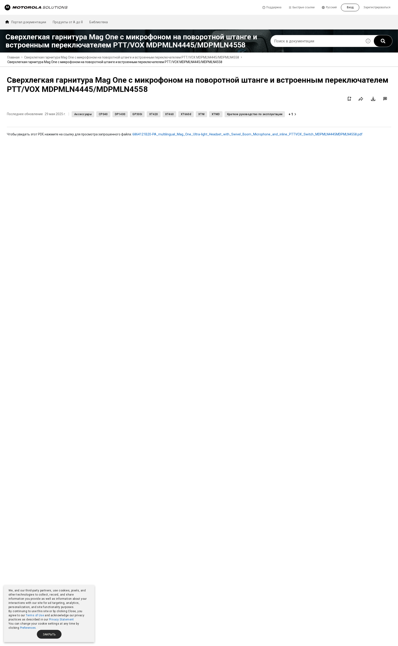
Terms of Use (35, 615)
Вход (350, 7)
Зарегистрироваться (376, 7)
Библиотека (98, 22)
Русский (331, 7)
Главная (13, 57)
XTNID (216, 114)
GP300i (137, 114)
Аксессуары (83, 114)
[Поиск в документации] (383, 41)
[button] (368, 41)
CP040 (103, 114)
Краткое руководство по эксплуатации (255, 114)
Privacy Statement (61, 619)
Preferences (28, 627)
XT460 (169, 114)
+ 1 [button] (291, 114)
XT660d (186, 114)
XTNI (201, 114)
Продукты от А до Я (68, 22)
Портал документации (28, 22)
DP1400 (120, 114)
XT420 (153, 114)
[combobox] (316, 41)
